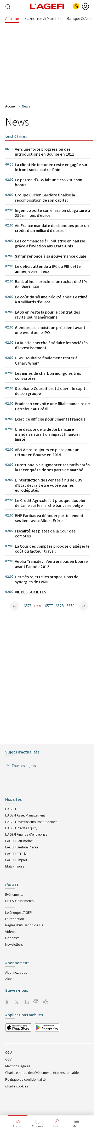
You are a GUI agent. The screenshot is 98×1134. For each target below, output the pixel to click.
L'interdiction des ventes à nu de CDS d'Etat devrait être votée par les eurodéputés (48, 485)
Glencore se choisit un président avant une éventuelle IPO (50, 330)
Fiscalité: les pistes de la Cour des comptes (45, 533)
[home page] (47, 6)
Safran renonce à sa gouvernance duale (50, 256)
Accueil (10, 106)
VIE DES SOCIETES (30, 592)
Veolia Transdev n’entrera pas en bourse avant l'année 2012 (51, 564)
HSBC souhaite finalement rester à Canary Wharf (46, 360)
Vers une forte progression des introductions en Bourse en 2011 (44, 151)
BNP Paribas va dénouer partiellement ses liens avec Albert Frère (49, 518)
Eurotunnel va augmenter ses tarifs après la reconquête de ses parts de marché (52, 467)
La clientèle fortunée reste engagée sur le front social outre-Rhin (51, 167)
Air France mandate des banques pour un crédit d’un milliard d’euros (52, 228)
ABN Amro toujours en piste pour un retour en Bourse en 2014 (47, 452)
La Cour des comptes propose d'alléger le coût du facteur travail (52, 548)
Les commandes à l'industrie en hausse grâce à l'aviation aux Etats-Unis (50, 243)
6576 (38, 605)
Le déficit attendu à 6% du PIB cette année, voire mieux (48, 269)
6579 (70, 605)
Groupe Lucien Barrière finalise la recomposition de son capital (45, 197)
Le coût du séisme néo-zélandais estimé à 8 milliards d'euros (51, 299)
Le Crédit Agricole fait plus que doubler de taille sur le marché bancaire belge (50, 503)
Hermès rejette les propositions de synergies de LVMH (46, 579)
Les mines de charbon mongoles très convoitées (48, 376)
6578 (60, 605)
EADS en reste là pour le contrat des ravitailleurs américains (47, 314)
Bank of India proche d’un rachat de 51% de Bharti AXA (51, 284)
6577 (49, 605)
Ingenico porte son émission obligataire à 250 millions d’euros (52, 213)
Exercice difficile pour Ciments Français (50, 419)
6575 (28, 605)
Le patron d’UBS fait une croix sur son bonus (48, 182)
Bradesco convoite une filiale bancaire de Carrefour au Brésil (52, 406)
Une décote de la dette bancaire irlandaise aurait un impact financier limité (47, 434)
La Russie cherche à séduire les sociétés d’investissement (51, 345)
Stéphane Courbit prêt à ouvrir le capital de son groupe (52, 391)
